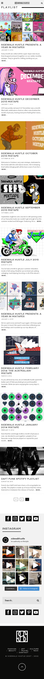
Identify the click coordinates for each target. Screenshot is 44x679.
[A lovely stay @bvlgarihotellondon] (8, 552)
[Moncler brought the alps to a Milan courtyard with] (22, 565)
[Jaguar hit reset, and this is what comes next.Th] (35, 578)
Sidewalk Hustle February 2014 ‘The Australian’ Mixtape (20, 371)
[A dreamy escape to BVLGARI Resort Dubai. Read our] (35, 552)
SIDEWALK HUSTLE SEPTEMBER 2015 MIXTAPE (20, 209)
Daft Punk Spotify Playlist (20, 479)
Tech (35, 651)
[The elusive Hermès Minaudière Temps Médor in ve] (35, 565)
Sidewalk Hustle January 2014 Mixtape (19, 426)
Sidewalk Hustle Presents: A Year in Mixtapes (21, 315)
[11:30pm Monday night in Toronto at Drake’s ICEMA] (8, 565)
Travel (25, 651)
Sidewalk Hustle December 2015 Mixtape (20, 100)
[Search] (42, 3)
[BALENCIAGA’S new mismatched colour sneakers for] (22, 578)
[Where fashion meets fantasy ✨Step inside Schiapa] (22, 552)
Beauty (12, 651)
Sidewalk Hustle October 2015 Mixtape (19, 154)
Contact (23, 652)
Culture (34, 649)
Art (23, 649)
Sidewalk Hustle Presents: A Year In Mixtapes (21, 46)
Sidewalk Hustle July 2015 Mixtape (20, 261)
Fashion (12, 649)
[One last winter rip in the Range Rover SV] (8, 578)
